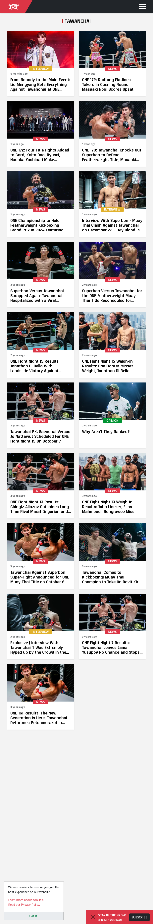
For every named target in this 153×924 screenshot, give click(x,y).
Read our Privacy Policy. (24, 904)
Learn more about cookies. (26, 899)
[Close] (93, 916)
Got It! (33, 915)
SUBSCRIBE (139, 917)
